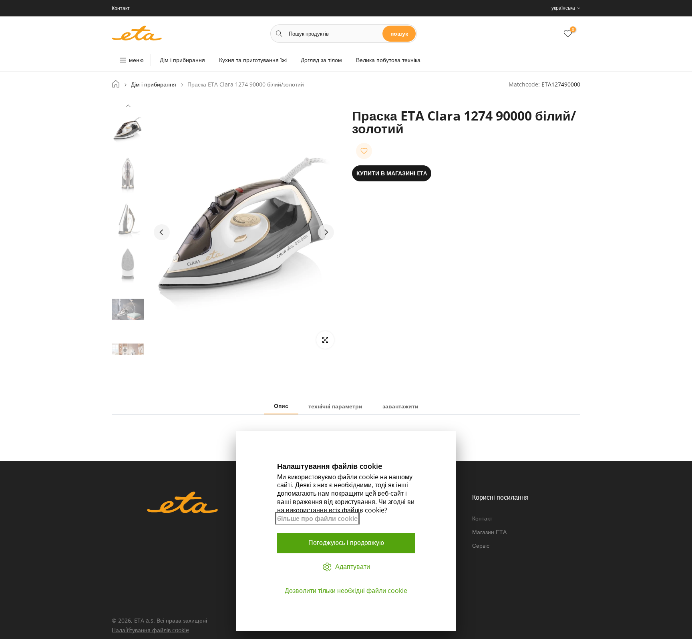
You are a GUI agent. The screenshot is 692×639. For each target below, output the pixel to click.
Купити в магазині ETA (391, 173)
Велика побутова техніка (388, 60)
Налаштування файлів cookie (150, 630)
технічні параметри (335, 406)
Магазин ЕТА (489, 532)
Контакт (482, 518)
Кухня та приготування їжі (253, 60)
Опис (281, 406)
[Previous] (128, 107)
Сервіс (480, 545)
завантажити (400, 406)
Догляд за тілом (321, 60)
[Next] (128, 627)
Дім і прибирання (182, 60)
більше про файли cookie (317, 518)
